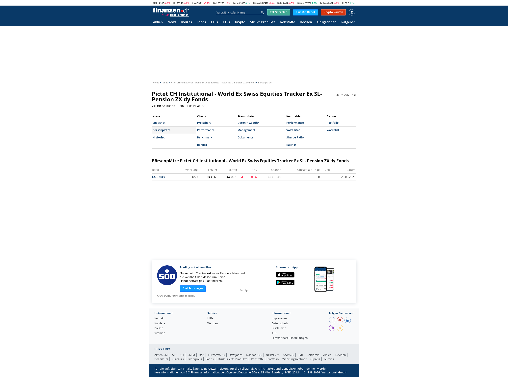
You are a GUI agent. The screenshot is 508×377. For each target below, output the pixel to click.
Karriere (159, 323)
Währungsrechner (294, 359)
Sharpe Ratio (295, 137)
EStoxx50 (258, 2)
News (172, 22)
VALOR (156, 106)
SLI (182, 355)
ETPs (226, 22)
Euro (235, 2)
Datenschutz (280, 323)
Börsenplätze (161, 130)
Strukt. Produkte (262, 22)
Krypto (240, 22)
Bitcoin (300, 2)
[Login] (352, 12)
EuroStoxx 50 (216, 355)
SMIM (191, 355)
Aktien (158, 22)
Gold (279, 2)
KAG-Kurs (158, 177)
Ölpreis (315, 359)
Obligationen (326, 22)
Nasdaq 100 (254, 355)
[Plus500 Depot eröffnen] (175, 15)
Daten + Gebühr (248, 123)
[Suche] (262, 12)
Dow (194, 2)
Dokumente (245, 137)
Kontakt (159, 318)
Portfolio (333, 123)
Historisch (159, 137)
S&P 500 (288, 355)
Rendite (202, 145)
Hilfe (210, 318)
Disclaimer (279, 328)
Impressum (279, 318)
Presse (158, 328)
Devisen (306, 22)
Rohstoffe (287, 22)
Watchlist (333, 130)
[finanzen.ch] (171, 10)
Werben (212, 323)
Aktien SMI (161, 355)
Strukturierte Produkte (232, 359)
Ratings (291, 145)
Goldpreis (313, 355)
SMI (155, 2)
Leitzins (329, 359)
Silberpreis (195, 359)
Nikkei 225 (273, 355)
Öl (343, 2)
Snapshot (159, 123)
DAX (215, 2)
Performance (295, 123)
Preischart (204, 123)
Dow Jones (235, 355)
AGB (274, 333)
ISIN (181, 106)
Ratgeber (348, 22)
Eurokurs (178, 359)
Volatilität (293, 130)
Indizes (186, 22)
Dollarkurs (161, 359)
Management (246, 130)
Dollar (322, 2)
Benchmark (204, 137)
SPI (174, 2)
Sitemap (159, 333)
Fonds (201, 22)
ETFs (214, 22)
